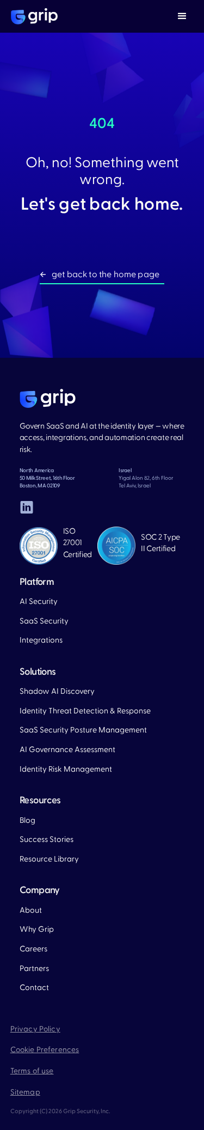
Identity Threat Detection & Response (85, 711)
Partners (34, 968)
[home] (31, 16)
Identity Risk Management (66, 769)
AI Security (39, 601)
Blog (27, 820)
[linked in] (27, 507)
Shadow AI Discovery (57, 691)
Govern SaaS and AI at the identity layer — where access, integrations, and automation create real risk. (102, 438)
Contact (34, 987)
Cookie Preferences (44, 1050)
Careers (33, 949)
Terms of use (32, 1071)
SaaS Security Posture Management (83, 730)
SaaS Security (44, 621)
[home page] (48, 398)
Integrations (41, 640)
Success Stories (46, 839)
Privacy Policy (35, 1029)
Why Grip (37, 929)
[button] (182, 16)
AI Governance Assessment (67, 749)
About (31, 910)
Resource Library (49, 859)
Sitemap (25, 1092)
